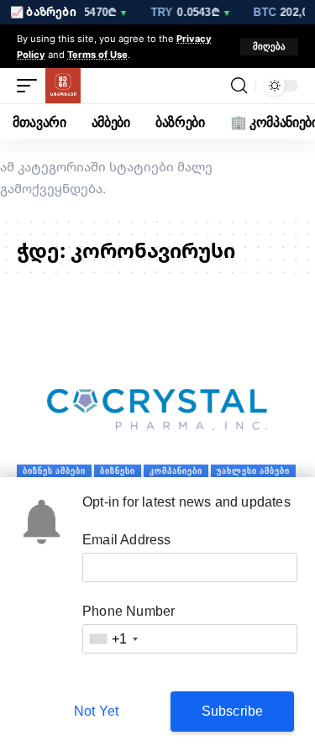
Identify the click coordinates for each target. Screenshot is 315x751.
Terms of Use (97, 54)
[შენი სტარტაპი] (63, 85)
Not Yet (96, 711)
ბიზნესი (117, 471)
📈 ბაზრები (43, 11)
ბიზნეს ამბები (54, 471)
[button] (269, 46)
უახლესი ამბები (253, 471)
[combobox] (112, 639)
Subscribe (233, 711)
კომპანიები (176, 471)
